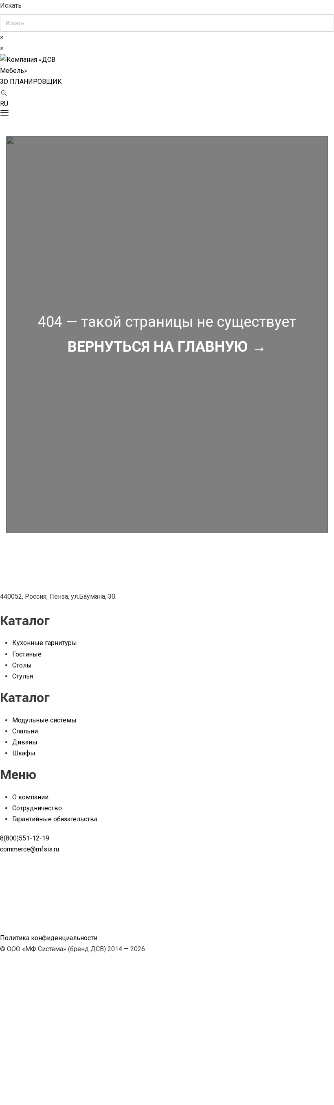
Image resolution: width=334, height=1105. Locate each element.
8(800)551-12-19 (24, 838)
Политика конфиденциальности (48, 938)
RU (4, 103)
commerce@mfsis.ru (29, 849)
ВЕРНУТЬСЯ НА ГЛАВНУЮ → (167, 346)
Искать (11, 5)
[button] (31, 81)
